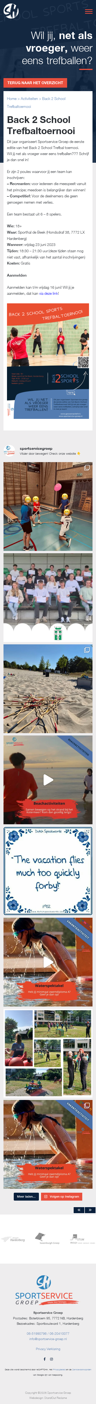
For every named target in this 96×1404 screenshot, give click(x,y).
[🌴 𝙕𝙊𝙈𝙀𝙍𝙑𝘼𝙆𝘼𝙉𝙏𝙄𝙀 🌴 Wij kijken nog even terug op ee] (48, 688)
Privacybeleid (59, 1369)
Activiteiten (29, 98)
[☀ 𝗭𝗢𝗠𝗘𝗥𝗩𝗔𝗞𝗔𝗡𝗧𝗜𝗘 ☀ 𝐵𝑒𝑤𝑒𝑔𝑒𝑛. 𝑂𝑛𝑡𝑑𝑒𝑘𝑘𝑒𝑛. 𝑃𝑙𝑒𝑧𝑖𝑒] (48, 962)
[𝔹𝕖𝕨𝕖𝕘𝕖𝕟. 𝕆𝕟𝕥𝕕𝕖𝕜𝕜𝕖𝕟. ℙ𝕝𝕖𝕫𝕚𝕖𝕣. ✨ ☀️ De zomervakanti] (48, 871)
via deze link (48, 293)
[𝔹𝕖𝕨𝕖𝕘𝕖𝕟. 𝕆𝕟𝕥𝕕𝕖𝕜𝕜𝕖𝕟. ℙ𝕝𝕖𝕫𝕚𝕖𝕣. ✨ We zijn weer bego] (48, 506)
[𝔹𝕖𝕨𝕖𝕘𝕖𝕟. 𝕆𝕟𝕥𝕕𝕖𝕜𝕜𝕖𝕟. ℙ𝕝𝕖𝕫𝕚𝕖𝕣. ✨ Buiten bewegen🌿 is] (48, 1053)
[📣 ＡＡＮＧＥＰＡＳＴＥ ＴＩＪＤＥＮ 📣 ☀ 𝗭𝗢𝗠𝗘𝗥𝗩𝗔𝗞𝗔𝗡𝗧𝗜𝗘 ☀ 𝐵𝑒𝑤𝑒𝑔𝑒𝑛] (48, 779)
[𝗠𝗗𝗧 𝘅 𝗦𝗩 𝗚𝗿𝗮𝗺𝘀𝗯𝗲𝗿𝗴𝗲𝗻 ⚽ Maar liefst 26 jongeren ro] (48, 597)
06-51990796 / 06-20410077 (48, 1333)
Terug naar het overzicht (35, 82)
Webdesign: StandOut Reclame (48, 1398)
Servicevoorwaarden (81, 1369)
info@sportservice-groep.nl (48, 1339)
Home (12, 98)
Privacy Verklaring (48, 1349)
